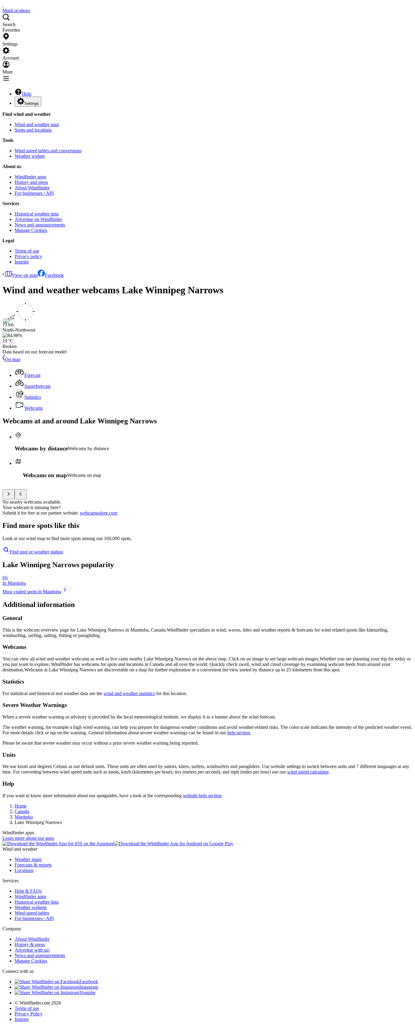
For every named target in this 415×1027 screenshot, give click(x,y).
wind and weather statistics (129, 693)
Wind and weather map (37, 124)
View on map (25, 275)
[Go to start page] (3, 5)
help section (238, 732)
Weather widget (30, 156)
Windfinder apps (30, 176)
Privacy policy (28, 256)
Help (26, 93)
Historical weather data (37, 213)
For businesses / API (34, 193)
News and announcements (40, 224)
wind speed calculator (307, 771)
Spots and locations (33, 130)
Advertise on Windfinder (38, 219)
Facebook (54, 275)
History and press (31, 182)
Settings (31, 103)
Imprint (22, 261)
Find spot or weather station (36, 551)
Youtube (87, 992)
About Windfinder (32, 187)
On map (12, 359)
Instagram (88, 987)
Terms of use (27, 250)
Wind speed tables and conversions (48, 150)
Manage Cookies (31, 230)
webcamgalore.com (98, 512)
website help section (202, 795)
